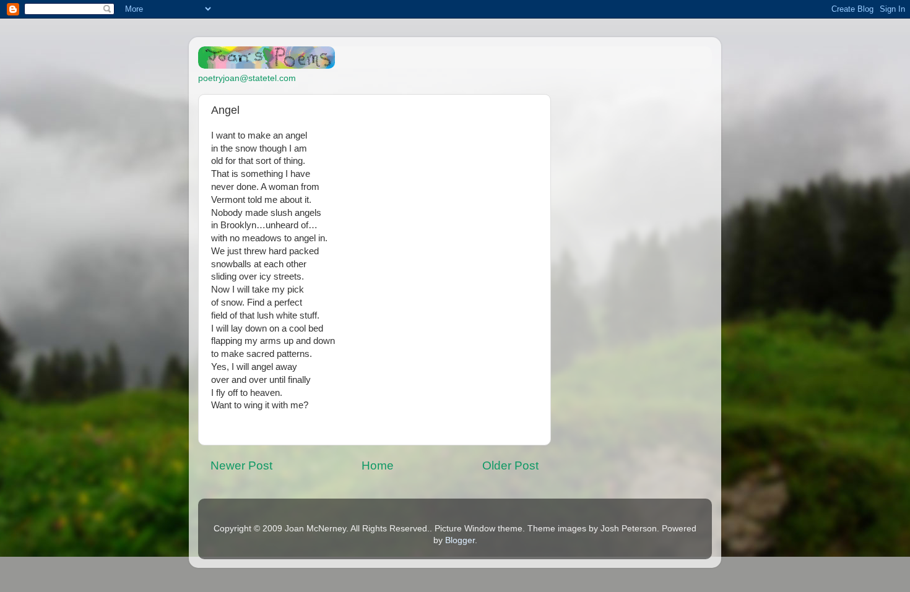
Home (378, 465)
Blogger (460, 540)
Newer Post (241, 465)
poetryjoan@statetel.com (247, 78)
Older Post (510, 465)
